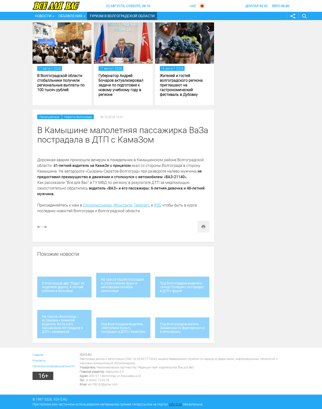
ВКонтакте (123, 205)
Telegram (141, 205)
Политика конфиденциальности (54, 366)
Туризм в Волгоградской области (122, 15)
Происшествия (49, 117)
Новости (43, 15)
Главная (38, 355)
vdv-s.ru (175, 404)
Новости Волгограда (77, 117)
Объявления (70, 15)
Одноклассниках (97, 205)
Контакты (39, 360)
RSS (157, 205)
